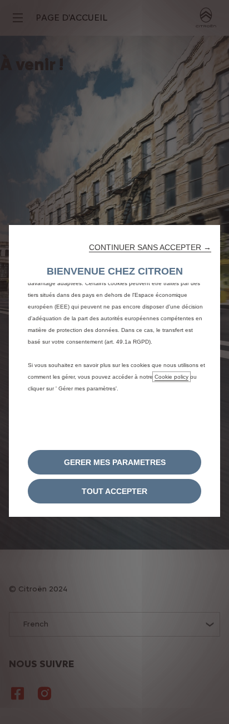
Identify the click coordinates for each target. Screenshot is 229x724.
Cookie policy (171, 377)
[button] (150, 247)
